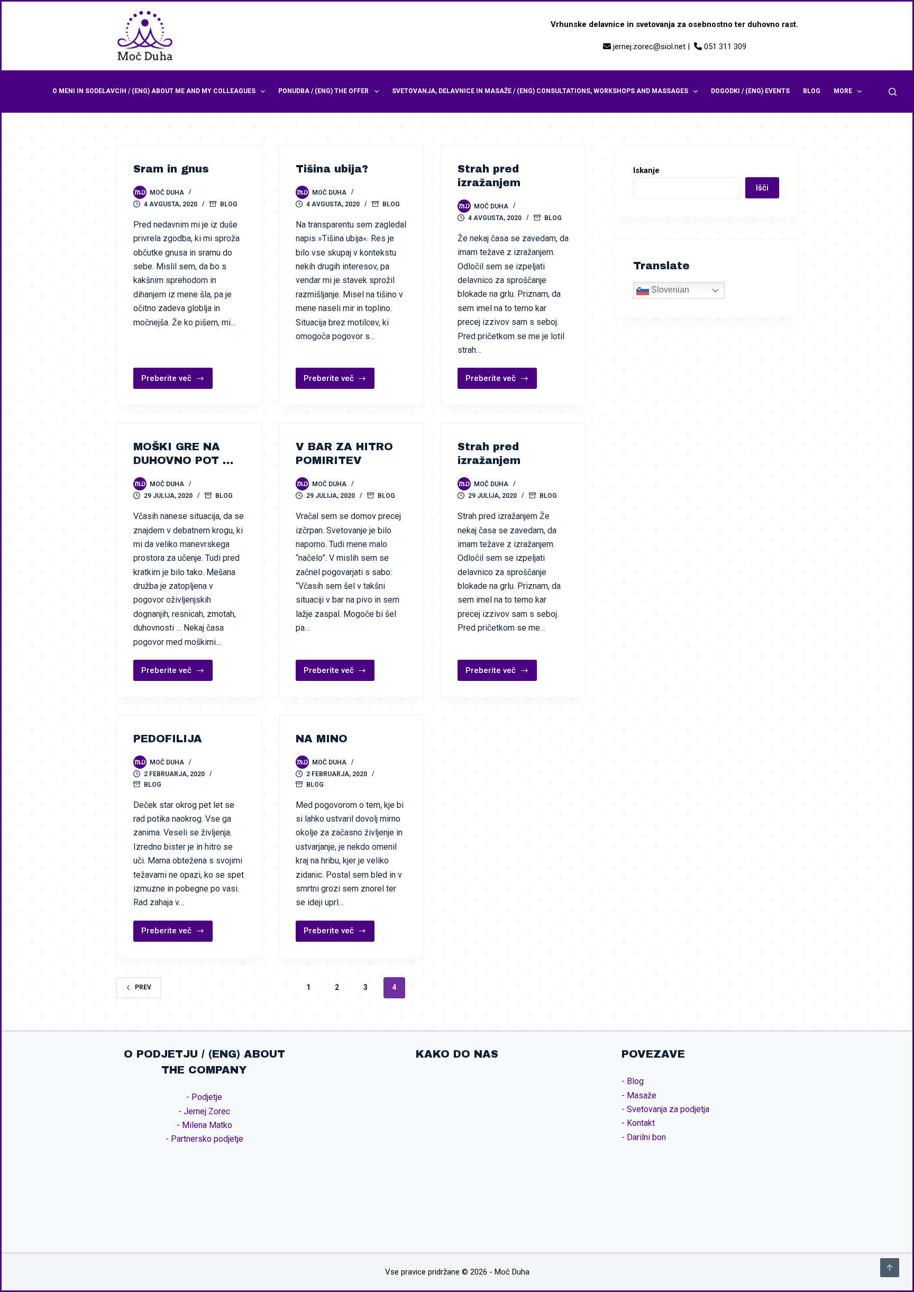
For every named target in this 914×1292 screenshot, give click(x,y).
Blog (228, 204)
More (843, 91)
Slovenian (669, 290)
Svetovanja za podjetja (668, 1109)
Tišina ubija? (332, 169)
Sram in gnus (171, 169)
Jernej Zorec (207, 1111)
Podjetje (206, 1097)
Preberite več (166, 381)
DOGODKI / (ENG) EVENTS (750, 91)
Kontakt (641, 1123)
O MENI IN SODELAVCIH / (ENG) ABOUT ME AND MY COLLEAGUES (153, 91)
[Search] (893, 92)
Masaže (641, 1095)
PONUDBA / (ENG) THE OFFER (323, 91)
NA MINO (322, 738)
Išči (762, 188)
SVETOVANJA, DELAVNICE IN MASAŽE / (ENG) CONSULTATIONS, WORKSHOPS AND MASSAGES (540, 91)
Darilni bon (646, 1137)
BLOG (811, 91)
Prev (143, 987)
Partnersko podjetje (207, 1139)
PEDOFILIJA (167, 738)
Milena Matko (207, 1125)
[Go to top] (889, 1267)
